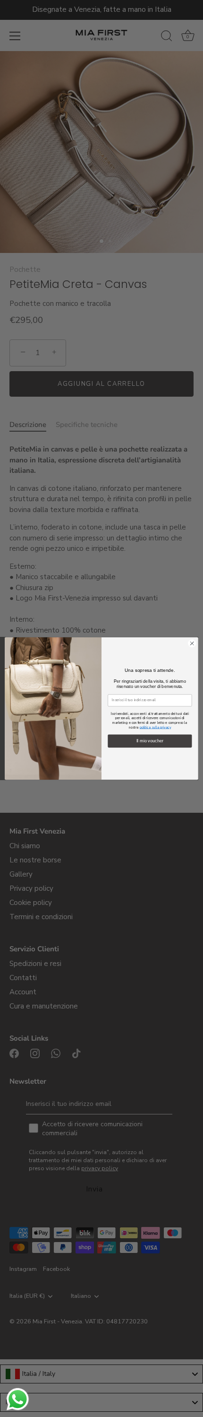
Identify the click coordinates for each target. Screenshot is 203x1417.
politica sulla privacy (155, 727)
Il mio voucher (149, 741)
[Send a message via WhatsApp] (18, 1399)
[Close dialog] (192, 643)
